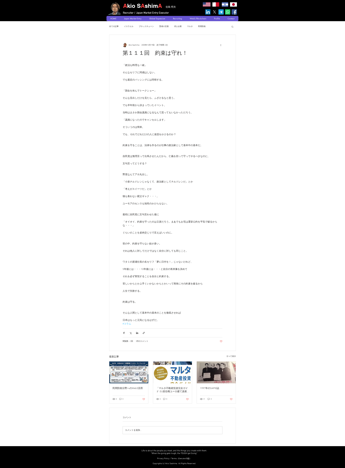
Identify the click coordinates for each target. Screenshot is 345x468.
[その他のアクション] (220, 45)
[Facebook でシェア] (124, 333)
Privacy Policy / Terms (174, 458)
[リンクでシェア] (143, 333)
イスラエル (128, 26)
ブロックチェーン (146, 26)
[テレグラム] (221, 12)
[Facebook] (234, 12)
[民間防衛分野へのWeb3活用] (128, 372)
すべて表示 (231, 356)
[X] (214, 12)
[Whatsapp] (227, 12)
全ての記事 (114, 26)
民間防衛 (202, 26)
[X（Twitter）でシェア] (130, 333)
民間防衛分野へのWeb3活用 (128, 388)
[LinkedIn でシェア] (137, 333)
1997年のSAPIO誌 (209, 388)
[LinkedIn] (208, 12)
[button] (232, 26)
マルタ (190, 26)
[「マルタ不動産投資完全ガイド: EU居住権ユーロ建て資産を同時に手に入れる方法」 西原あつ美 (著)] (172, 372)
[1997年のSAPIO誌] (216, 372)
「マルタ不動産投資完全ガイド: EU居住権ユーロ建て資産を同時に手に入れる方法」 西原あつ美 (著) (172, 390)
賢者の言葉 (164, 26)
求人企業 (178, 26)
